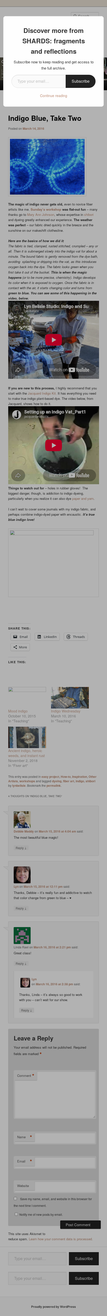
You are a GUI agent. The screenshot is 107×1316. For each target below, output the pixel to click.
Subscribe (81, 81)
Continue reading (53, 95)
